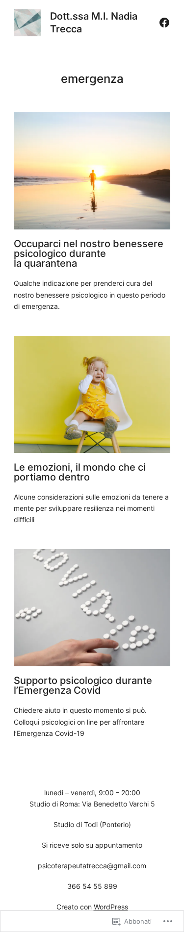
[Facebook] (164, 22)
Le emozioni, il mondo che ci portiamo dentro (80, 472)
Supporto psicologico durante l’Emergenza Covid (83, 685)
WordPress (111, 907)
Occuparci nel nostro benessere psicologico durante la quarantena (88, 254)
